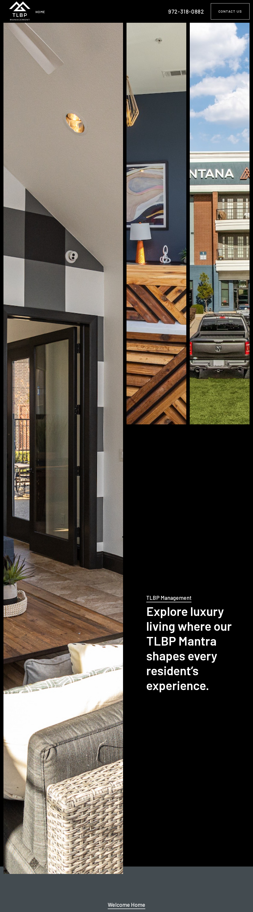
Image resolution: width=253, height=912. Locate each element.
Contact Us (230, 11)
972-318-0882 (186, 11)
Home (40, 12)
